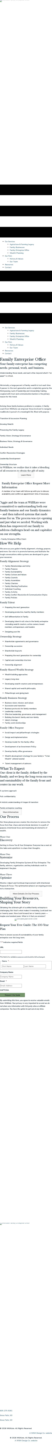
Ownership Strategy (11, 636)
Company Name (6, 972)
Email (3, 981)
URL (2, 947)
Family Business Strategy (13, 698)
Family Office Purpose (12, 728)
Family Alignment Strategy (14, 561)
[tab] (26, 561)
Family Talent (7, 602)
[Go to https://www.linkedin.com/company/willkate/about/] (26, 1423)
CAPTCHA (4, 990)
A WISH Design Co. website (40, 1433)
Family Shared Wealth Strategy (16, 669)
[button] (26, 475)
